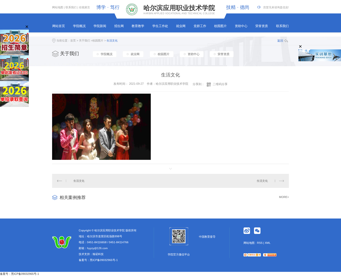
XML (268, 242)
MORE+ (284, 197)
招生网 (119, 26)
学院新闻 (100, 26)
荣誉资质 (261, 26)
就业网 (180, 26)
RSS (259, 242)
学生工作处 (160, 26)
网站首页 (58, 26)
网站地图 (57, 7)
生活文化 (112, 40)
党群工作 (200, 26)
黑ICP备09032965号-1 (104, 260)
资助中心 (241, 26)
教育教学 (138, 26)
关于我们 (84, 40)
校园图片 (220, 26)
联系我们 (71, 7)
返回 (280, 40)
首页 (73, 40)
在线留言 (84, 7)
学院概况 (79, 26)
